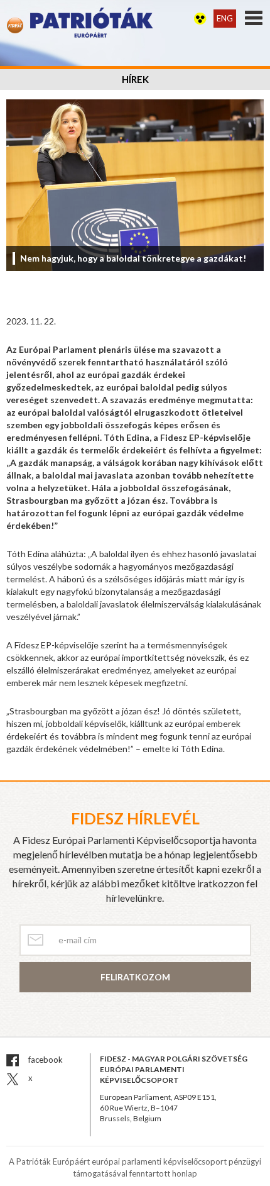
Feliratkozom (135, 977)
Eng (225, 18)
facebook (44, 1060)
